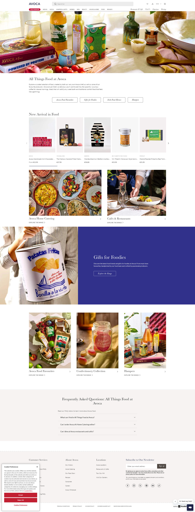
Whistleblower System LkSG (123, 506)
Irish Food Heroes (114, 100)
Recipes (67, 477)
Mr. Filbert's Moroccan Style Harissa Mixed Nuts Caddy (131, 159)
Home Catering (70, 469)
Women (72, 9)
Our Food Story (70, 473)
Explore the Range (105, 274)
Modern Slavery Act (104, 506)
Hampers (135, 100)
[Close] (37, 467)
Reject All (21, 500)
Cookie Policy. (28, 491)
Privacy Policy (77, 506)
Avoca (52, 9)
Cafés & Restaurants (118, 219)
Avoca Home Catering (41, 218)
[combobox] (92, 4)
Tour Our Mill (100, 473)
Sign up (161, 466)
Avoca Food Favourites (64, 100)
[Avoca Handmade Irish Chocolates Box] (42, 134)
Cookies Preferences (20, 505)
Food (103, 9)
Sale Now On (34, 9)
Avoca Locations (101, 465)
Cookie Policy (89, 506)
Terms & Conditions (63, 506)
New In (45, 9)
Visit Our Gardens (101, 477)
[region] (21, 487)
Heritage (163, 9)
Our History (69, 465)
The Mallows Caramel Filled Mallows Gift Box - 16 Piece (76, 159)
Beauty (84, 9)
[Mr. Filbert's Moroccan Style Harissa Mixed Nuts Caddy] (125, 134)
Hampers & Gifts (61, 9)
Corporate (68, 481)
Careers (67, 486)
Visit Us (147, 9)
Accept (20, 495)
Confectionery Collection (91, 371)
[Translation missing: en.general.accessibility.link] (39, 265)
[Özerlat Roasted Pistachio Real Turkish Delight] (153, 134)
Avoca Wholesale (70, 490)
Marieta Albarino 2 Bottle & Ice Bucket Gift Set (100, 159)
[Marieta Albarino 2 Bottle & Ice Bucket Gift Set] (97, 134)
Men (78, 9)
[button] (165, 4)
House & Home (94, 9)
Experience (156, 9)
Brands (109, 9)
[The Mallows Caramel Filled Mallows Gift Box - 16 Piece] (70, 134)
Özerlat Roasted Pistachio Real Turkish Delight (156, 159)
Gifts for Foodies (90, 100)
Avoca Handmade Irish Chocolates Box (42, 159)
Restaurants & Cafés (137, 9)
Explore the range (36, 222)
